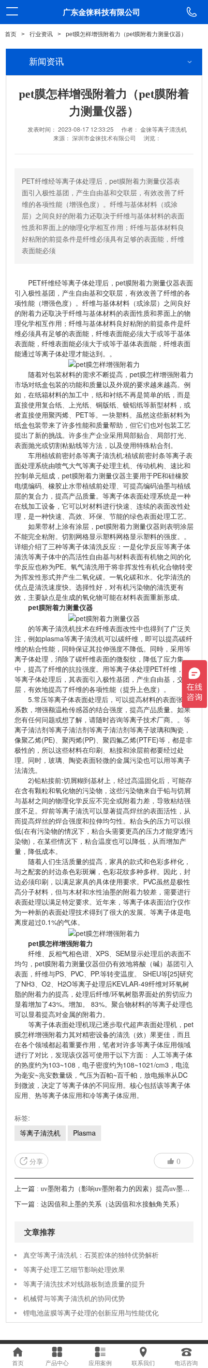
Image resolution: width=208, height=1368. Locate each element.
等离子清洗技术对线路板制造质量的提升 (84, 1283)
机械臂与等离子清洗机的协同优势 (74, 1298)
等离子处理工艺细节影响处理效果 (74, 1269)
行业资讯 (41, 34)
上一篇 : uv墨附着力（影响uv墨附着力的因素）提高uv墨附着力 (109, 1188)
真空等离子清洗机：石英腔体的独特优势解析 (91, 1255)
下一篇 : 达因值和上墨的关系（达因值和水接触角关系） (99, 1204)
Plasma (84, 1133)
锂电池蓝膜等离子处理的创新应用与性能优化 (91, 1312)
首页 (10, 34)
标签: (22, 1118)
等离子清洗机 (40, 1133)
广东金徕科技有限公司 (101, 11)
